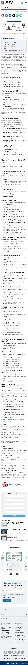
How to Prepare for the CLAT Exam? (13, 50)
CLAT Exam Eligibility (10, 44)
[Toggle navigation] (25, 3)
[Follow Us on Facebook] (10, 652)
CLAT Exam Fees (9, 48)
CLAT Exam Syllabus (10, 46)
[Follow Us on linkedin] (18, 652)
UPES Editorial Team (6, 11)
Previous (10, 574)
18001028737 (21, 632)
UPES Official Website (6, 421)
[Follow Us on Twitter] (22, 652)
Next (17, 574)
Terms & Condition (15, 658)
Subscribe (7, 600)
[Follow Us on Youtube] (14, 652)
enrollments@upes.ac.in (21, 634)
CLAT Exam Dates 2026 (10, 42)
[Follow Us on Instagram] (5, 652)
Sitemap (23, 658)
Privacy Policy (7, 658)
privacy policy (7, 597)
